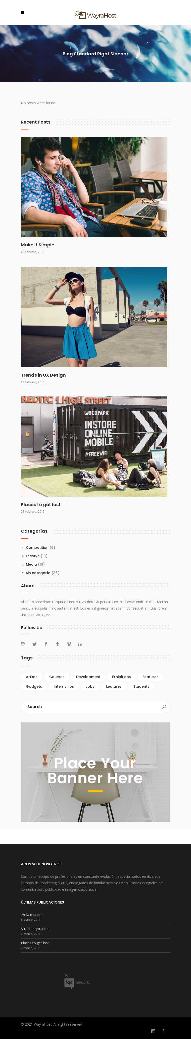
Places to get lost (41, 504)
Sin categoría (38, 572)
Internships (64, 686)
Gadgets (34, 686)
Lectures (114, 686)
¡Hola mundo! (31, 914)
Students (141, 686)
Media (31, 564)
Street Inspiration (34, 928)
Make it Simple (37, 245)
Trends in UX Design (43, 375)
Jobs (90, 686)
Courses (56, 676)
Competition (37, 547)
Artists (32, 676)
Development (88, 676)
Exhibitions (121, 676)
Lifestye (33, 555)
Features (150, 676)
